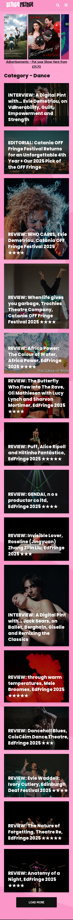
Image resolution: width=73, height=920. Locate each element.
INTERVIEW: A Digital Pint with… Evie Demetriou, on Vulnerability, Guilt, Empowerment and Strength (37, 107)
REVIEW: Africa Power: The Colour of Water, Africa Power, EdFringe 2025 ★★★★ (34, 357)
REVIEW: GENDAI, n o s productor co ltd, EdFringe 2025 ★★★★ (33, 500)
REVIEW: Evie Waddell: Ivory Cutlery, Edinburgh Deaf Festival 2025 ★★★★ (38, 784)
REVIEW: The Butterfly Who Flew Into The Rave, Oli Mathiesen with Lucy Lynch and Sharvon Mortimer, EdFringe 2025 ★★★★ (36, 396)
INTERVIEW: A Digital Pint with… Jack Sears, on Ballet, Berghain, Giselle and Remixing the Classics (37, 627)
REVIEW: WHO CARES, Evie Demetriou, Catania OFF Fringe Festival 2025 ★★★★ (37, 243)
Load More (36, 902)
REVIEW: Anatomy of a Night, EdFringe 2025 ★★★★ (34, 879)
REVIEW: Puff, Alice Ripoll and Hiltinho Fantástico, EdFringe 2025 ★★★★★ (37, 453)
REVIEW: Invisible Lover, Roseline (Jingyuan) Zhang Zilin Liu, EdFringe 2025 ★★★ (36, 545)
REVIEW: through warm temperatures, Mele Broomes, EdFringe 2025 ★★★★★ (36, 686)
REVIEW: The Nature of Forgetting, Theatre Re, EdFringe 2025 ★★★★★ (35, 832)
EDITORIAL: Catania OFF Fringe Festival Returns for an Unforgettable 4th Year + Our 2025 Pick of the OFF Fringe (37, 155)
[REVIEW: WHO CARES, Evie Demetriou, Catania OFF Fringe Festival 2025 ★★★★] (36, 218)
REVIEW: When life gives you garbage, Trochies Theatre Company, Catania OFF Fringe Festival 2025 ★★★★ (36, 310)
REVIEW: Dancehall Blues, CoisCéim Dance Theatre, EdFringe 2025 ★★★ (38, 737)
